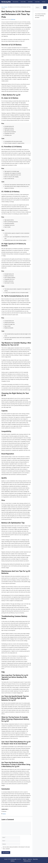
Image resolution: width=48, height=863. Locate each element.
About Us (24, 859)
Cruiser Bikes (37, 1)
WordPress (13, 860)
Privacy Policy (35, 859)
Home (2, 7)
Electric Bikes (23, 1)
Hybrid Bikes (30, 1)
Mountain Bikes (15, 1)
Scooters (43, 1)
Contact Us (30, 859)
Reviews (5, 7)
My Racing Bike (6, 2)
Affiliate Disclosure (27, 860)
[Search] (45, 7)
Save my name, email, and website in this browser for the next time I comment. (16, 847)
